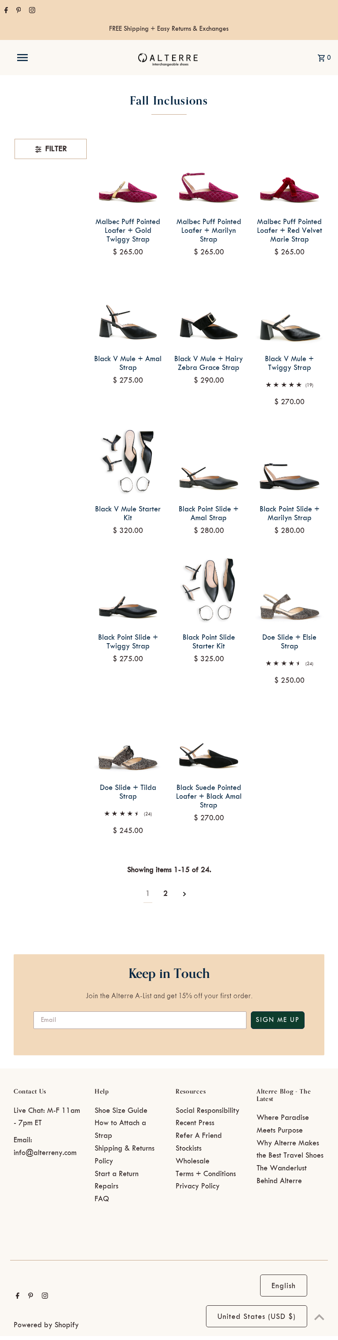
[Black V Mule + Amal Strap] (128, 310)
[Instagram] (31, 11)
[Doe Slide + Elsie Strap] (289, 589)
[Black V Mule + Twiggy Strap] (289, 310)
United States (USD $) (256, 1317)
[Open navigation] (39, 58)
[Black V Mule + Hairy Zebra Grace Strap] (208, 310)
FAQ (102, 1199)
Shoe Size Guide (121, 1111)
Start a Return (117, 1174)
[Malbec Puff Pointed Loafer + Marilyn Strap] (208, 173)
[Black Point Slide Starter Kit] (208, 589)
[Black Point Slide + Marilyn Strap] (289, 461)
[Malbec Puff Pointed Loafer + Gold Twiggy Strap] (128, 173)
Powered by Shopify (46, 1325)
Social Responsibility (207, 1111)
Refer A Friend (199, 1136)
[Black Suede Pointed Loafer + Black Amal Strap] (208, 739)
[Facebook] (5, 11)
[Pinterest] (17, 11)
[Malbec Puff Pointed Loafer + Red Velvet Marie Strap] (289, 173)
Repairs (106, 1186)
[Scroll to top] (319, 1317)
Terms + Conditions (206, 1174)
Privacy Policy (198, 1186)
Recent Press (195, 1123)
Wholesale (192, 1161)
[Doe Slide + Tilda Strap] (128, 739)
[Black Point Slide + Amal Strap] (208, 461)
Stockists (189, 1148)
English (284, 1286)
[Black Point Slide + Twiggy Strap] (128, 589)
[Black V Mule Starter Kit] (128, 461)
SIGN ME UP (278, 1020)
